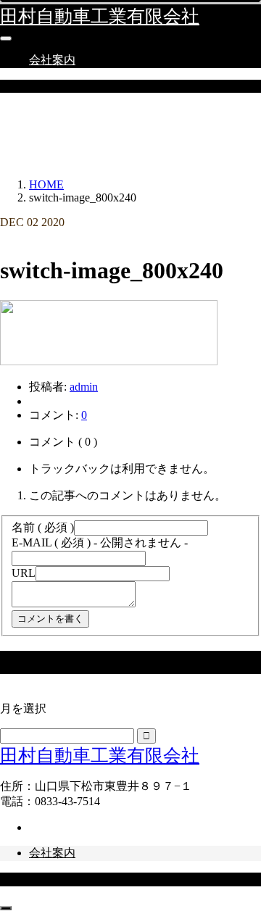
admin (84, 386)
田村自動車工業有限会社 (99, 16)
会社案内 (52, 60)
